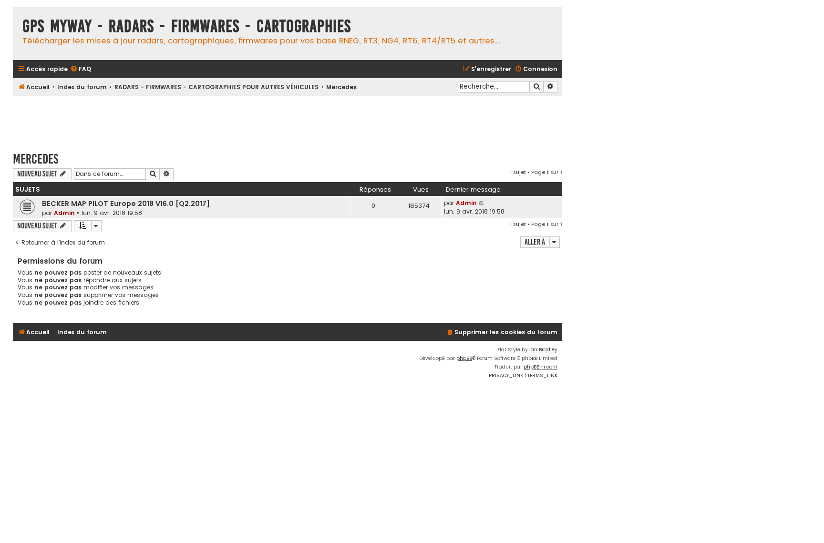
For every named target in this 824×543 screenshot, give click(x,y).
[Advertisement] (287, 119)
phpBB (464, 358)
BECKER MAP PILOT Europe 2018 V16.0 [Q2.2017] (126, 203)
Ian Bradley (543, 349)
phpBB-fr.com (540, 366)
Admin (64, 213)
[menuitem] (80, 69)
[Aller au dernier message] (482, 203)
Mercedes (35, 159)
